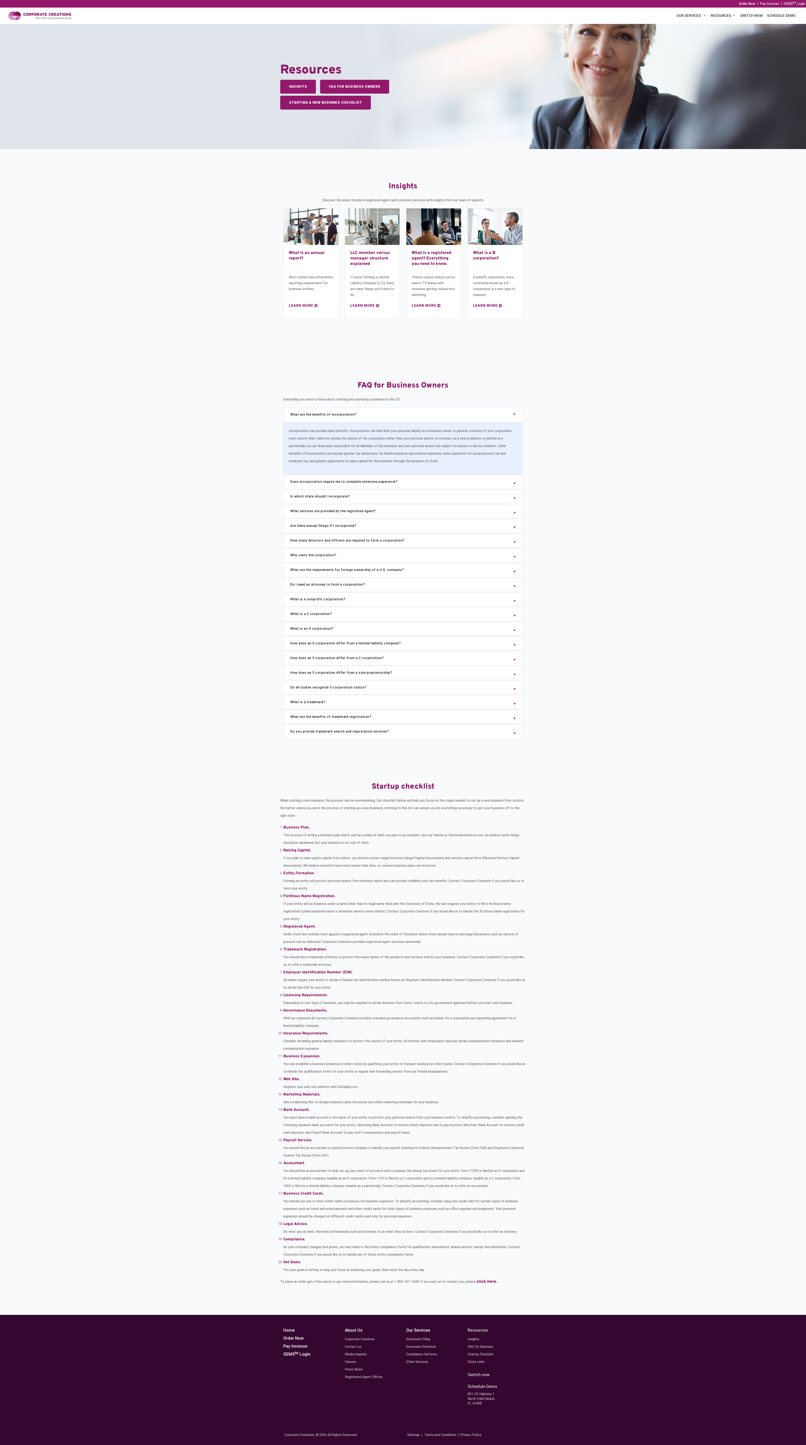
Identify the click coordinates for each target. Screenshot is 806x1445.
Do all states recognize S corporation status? (328, 687)
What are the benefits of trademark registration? (330, 717)
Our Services (689, 15)
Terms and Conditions (440, 1435)
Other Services (417, 1362)
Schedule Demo (781, 15)
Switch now (751, 15)
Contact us (353, 1347)
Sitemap (413, 1435)
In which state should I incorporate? (320, 496)
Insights (298, 87)
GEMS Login (794, 4)
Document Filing (418, 1339)
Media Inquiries (356, 1354)
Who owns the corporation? (313, 555)
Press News (354, 1369)
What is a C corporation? (311, 614)
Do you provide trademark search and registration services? (339, 731)
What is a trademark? (308, 702)
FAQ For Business (480, 1347)
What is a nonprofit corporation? (317, 599)
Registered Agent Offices (364, 1377)
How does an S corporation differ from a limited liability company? (345, 643)
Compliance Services (421, 1354)
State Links (476, 1362)
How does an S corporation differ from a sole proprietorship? (341, 673)
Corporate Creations (360, 1339)
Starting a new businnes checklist (325, 103)
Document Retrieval (421, 1347)
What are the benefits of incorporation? (323, 414)
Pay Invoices (769, 4)
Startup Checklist (481, 1354)
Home (289, 1330)
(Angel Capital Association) (424, 858)
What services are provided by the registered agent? (333, 511)
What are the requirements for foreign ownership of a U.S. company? (347, 570)
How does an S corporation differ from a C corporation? (337, 658)
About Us (353, 1330)
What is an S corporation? (312, 629)
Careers (350, 1362)
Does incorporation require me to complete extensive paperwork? (344, 482)
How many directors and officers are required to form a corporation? (347, 540)
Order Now (293, 1338)
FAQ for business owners (354, 87)
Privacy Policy (470, 1435)
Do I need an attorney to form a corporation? (327, 584)
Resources (721, 15)
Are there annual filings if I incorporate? (323, 526)
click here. (486, 1281)
